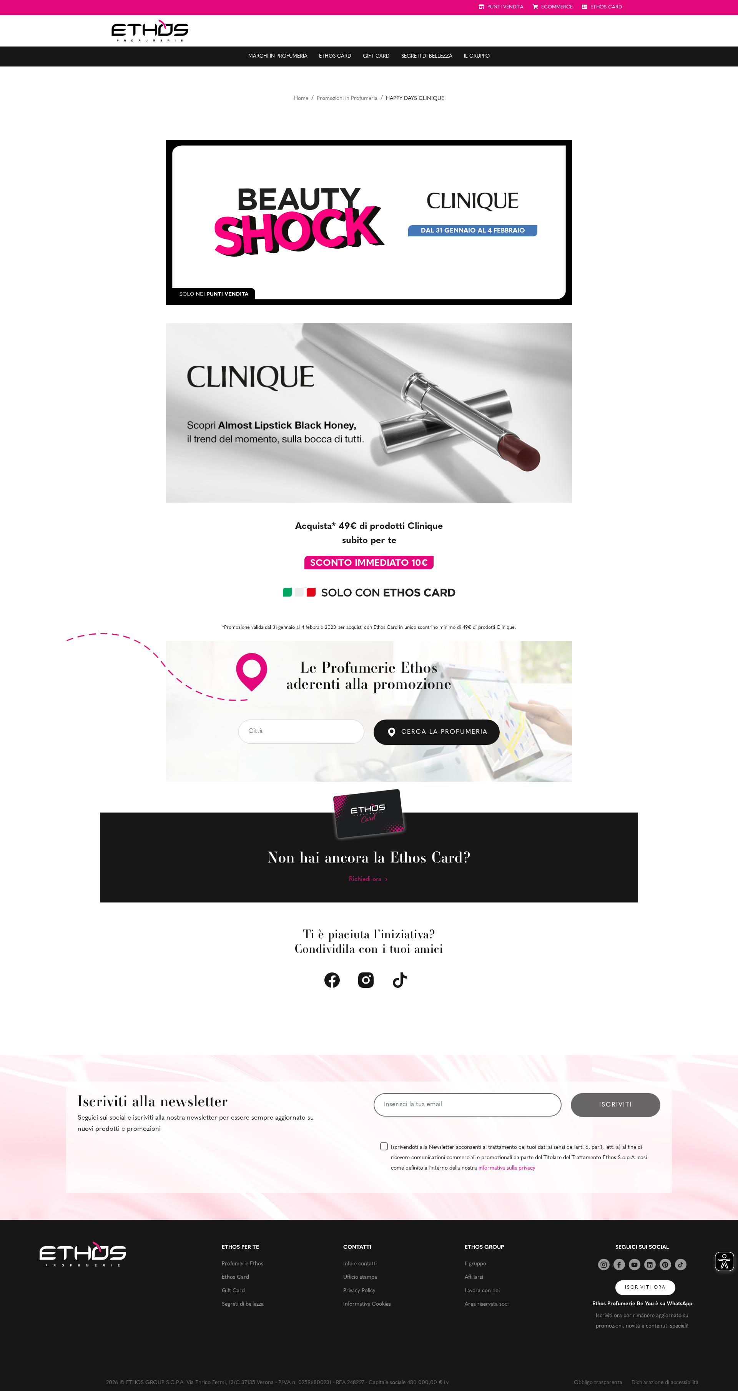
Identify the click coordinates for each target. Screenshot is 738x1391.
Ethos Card (335, 56)
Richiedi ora (366, 879)
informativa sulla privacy (507, 1168)
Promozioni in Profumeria (347, 98)
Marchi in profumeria (278, 56)
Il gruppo (477, 56)
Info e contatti (360, 1264)
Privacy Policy (359, 1291)
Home (301, 98)
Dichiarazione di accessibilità (665, 1383)
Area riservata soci (487, 1304)
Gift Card (376, 56)
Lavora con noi (482, 1291)
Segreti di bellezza (426, 56)
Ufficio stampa (360, 1277)
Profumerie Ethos (242, 1264)
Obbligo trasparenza (598, 1383)
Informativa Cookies (367, 1304)
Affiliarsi (474, 1277)
